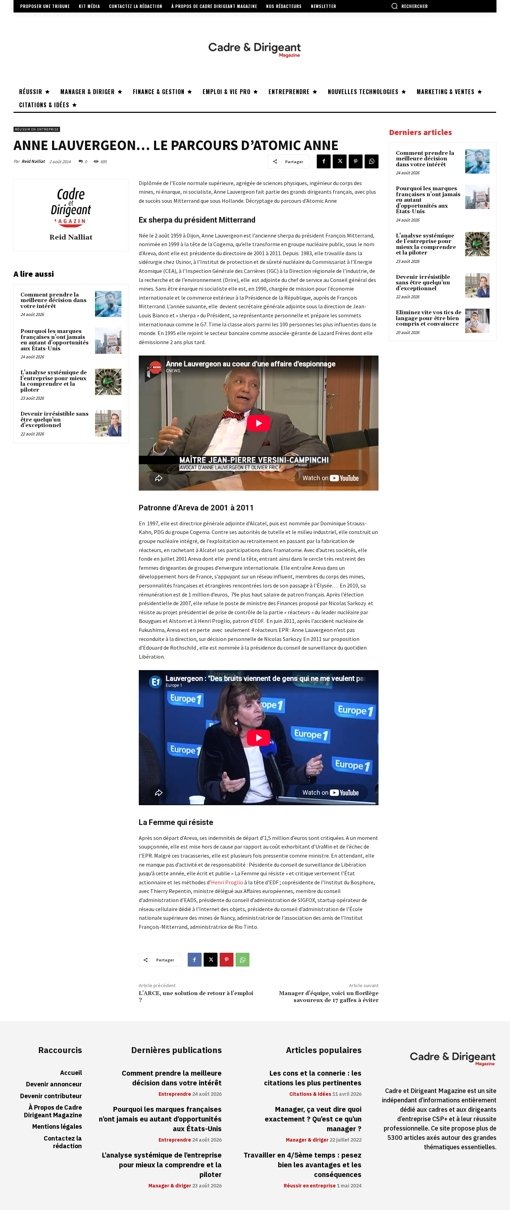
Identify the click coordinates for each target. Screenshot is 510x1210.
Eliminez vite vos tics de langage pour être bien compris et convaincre (428, 318)
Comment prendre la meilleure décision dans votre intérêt (53, 301)
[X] (340, 161)
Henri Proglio (227, 882)
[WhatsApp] (372, 161)
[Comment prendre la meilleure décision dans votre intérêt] (108, 304)
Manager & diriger (169, 1186)
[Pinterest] (356, 161)
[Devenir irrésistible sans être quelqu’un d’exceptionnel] (108, 423)
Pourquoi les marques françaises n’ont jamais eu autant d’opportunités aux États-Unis (54, 340)
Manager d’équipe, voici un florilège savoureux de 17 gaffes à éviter (329, 996)
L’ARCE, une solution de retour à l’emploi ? (196, 996)
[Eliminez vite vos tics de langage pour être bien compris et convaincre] (477, 321)
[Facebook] (324, 161)
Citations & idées (310, 1094)
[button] (409, 5)
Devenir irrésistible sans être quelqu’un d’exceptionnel (54, 420)
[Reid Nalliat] (71, 207)
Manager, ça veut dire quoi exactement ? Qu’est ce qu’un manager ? (313, 1119)
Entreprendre (175, 1094)
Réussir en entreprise (37, 129)
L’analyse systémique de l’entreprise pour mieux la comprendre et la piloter (53, 381)
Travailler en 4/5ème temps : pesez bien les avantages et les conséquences (303, 1165)
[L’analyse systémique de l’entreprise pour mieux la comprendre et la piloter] (108, 382)
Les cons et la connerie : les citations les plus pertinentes (313, 1078)
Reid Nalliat (33, 161)
